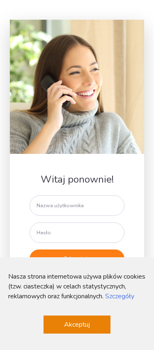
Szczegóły (119, 296)
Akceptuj (77, 324)
